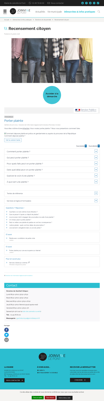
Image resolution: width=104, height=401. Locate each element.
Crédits (42, 370)
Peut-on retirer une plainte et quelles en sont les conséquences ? (30, 222)
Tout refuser (50, 397)
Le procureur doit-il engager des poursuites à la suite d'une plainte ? (31, 217)
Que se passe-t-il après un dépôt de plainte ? (24, 214)
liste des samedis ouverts (32, 311)
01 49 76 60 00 (38, 3)
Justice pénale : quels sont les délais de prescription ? (27, 225)
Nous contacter (57, 3)
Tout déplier (93, 146)
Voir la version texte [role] (13, 140)
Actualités (40, 11)
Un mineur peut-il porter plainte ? (20, 220)
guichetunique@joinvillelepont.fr (28, 318)
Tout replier (80, 146)
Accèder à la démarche (52, 95)
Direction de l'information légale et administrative (18, 275)
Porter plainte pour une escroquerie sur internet (24, 250)
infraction (25, 128)
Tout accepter (37, 397)
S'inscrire (79, 380)
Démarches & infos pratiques (79, 11)
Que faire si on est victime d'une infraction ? (23, 212)
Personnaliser (64, 398)
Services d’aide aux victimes (18, 263)
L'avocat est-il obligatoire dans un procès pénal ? (25, 228)
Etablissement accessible (48, 372)
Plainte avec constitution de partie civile (22, 238)
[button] (52, 152)
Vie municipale (55, 11)
